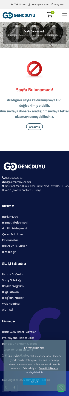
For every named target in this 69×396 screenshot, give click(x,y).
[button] (64, 15)
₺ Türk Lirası (18, 4)
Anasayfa (34, 127)
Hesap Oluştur (40, 4)
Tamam (34, 381)
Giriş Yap (58, 4)
